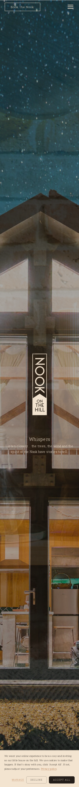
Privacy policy (49, 768)
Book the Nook (22, 7)
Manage (18, 779)
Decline (37, 779)
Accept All (61, 779)
